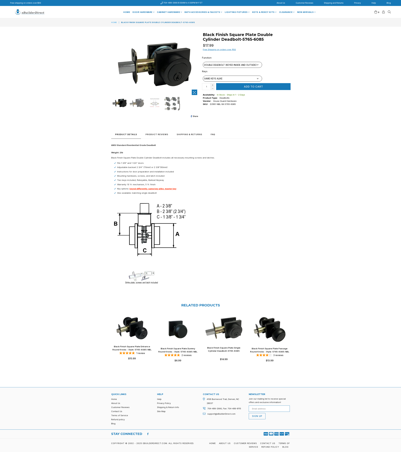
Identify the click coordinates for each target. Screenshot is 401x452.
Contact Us (116, 411)
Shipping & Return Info (168, 407)
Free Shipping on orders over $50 (219, 49)
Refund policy (118, 419)
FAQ (213, 134)
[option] (119, 103)
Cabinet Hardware (169, 12)
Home (126, 12)
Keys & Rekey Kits (263, 12)
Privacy (357, 3)
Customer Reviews (304, 3)
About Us (281, 3)
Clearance (286, 12)
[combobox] (232, 65)
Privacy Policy (164, 403)
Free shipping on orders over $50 (25, 3)
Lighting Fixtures (236, 12)
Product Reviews (157, 134)
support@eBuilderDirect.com (221, 414)
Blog (389, 3)
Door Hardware (143, 12)
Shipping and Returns (334, 3)
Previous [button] (108, 340)
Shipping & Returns (189, 134)
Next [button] (292, 340)
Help (374, 3)
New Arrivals (305, 12)
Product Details (126, 134)
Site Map (161, 411)
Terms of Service (119, 415)
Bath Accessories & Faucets (203, 12)
